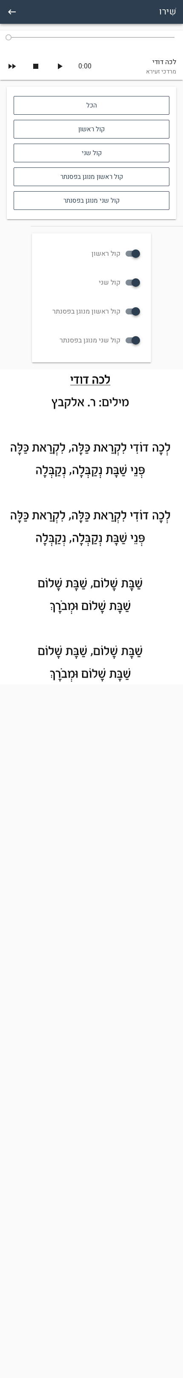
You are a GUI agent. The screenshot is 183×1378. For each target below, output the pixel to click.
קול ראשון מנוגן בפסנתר (86, 311)
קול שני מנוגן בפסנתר (90, 340)
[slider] (91, 37)
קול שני (109, 282)
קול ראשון (106, 253)
